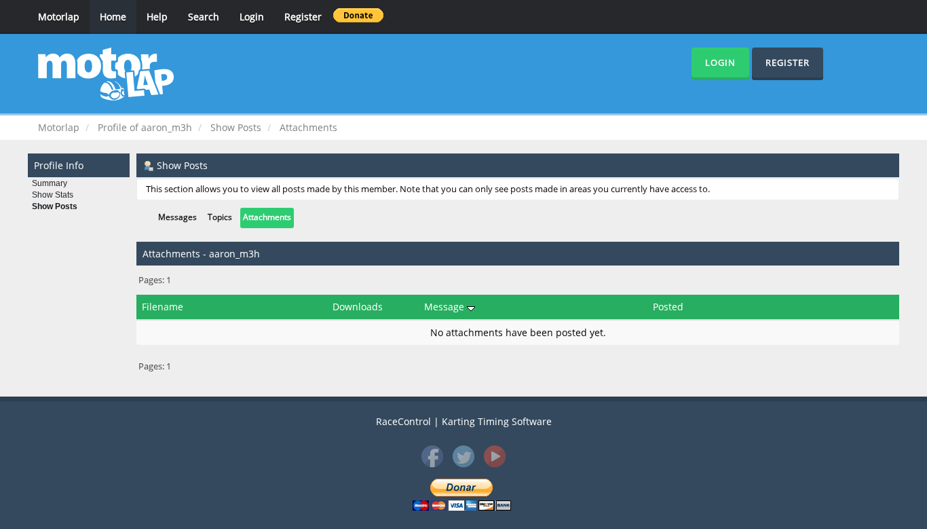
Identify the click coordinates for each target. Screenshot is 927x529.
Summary (49, 183)
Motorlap (58, 16)
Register (303, 16)
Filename (162, 306)
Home (113, 16)
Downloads (358, 306)
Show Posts (54, 206)
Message (445, 306)
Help (157, 16)
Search (203, 16)
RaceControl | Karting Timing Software (464, 421)
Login (252, 16)
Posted (668, 306)
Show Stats (52, 195)
